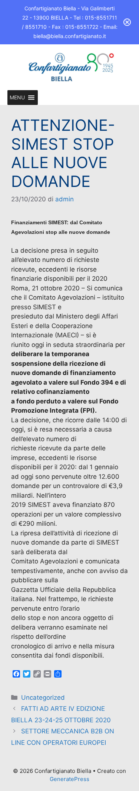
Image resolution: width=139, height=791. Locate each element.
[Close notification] (127, 22)
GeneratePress (69, 779)
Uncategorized (43, 697)
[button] (17, 97)
